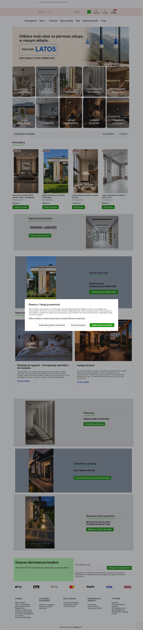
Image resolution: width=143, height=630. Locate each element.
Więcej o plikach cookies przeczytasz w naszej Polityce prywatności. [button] (57, 318)
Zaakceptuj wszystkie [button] (102, 325)
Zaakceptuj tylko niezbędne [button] (52, 325)
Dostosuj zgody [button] (78, 325)
